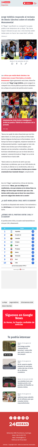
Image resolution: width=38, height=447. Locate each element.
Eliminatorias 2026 (27, 302)
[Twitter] (21, 63)
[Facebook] (17, 63)
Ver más (5, 129)
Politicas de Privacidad (19, 440)
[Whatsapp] (12, 63)
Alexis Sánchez (7, 306)
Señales (28, 3)
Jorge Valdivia (14, 302)
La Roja (4, 302)
